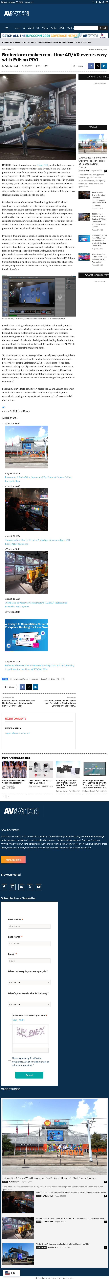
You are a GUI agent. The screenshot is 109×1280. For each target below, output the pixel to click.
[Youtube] (106, 2)
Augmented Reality (21, 679)
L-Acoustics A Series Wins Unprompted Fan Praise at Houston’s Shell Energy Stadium (49, 1178)
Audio (5, 1182)
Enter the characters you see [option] (28, 1015)
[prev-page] (4, 796)
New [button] (14, 1019)
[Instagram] (96, 2)
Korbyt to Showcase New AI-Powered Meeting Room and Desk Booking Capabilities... (99, 241)
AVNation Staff (11, 66)
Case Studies (41, 1247)
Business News (34, 786)
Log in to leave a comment (17, 733)
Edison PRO (42, 164)
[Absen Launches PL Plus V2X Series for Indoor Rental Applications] (84, 257)
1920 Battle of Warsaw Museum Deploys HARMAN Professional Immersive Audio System (70, 1218)
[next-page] (8, 796)
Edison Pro (44, 679)
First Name (14, 919)
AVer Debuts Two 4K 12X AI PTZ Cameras (41, 781)
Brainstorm (34, 679)
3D (11, 679)
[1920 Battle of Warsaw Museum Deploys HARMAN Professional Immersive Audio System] (84, 217)
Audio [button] (22, 1019)
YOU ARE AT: (7, 42)
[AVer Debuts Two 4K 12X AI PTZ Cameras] (41, 769)
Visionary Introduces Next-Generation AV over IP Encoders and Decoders (66, 784)
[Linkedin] (100, 2)
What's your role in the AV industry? (28, 993)
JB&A (53, 679)
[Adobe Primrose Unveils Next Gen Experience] (14, 769)
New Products (22, 42)
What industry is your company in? (28, 971)
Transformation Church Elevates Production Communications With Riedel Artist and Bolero (71, 1193)
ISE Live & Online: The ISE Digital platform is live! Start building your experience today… (60, 703)
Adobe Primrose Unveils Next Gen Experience (14, 781)
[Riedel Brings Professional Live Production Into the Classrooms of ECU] (18, 1254)
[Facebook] (93, 2)
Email (11, 954)
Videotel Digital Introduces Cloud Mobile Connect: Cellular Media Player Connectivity (18, 703)
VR (58, 679)
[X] (103, 2)
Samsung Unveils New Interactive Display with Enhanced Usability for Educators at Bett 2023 (94, 784)
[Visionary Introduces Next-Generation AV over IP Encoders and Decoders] (68, 769)
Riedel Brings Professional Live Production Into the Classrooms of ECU (62, 1244)
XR (63, 679)
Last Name (14, 936)
